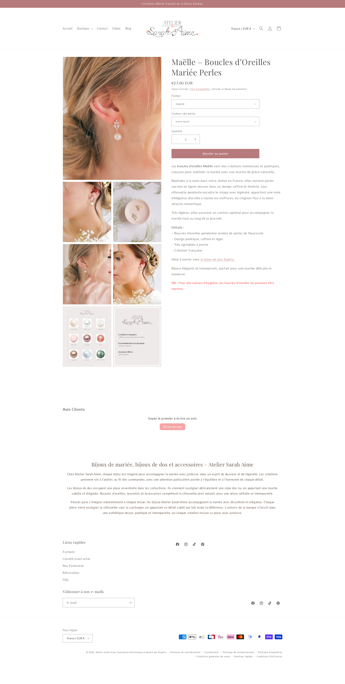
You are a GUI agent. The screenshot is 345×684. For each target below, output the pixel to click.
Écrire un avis (172, 427)
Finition (176, 95)
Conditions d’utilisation (269, 656)
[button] (85, 28)
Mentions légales (243, 656)
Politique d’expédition (270, 652)
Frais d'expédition (200, 88)
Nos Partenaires (73, 565)
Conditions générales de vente (213, 656)
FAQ (65, 579)
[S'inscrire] (130, 602)
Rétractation (71, 572)
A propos (69, 551)
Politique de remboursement (238, 652)
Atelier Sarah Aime (106, 652)
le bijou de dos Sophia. (217, 259)
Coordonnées (211, 652)
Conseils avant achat (76, 558)
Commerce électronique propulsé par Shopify (141, 652)
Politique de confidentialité (185, 652)
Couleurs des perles (183, 113)
